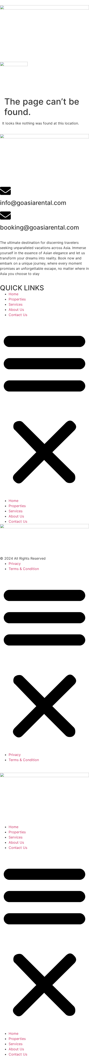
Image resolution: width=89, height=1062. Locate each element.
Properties (17, 299)
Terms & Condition (24, 569)
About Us (16, 309)
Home (13, 294)
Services (15, 304)
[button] (44, 407)
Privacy (15, 563)
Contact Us (18, 315)
